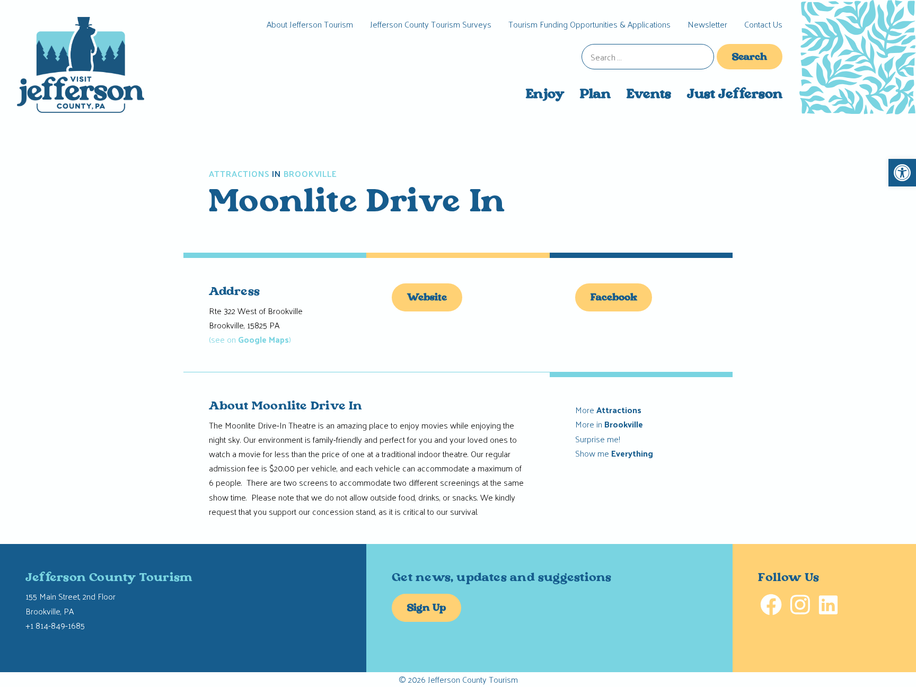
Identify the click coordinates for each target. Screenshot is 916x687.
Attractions (239, 173)
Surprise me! (597, 439)
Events (649, 94)
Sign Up (426, 608)
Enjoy (545, 94)
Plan (595, 94)
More (608, 410)
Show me (614, 453)
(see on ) (250, 339)
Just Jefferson (734, 94)
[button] (902, 172)
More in (609, 424)
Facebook (614, 298)
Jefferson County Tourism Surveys (430, 24)
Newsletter (707, 24)
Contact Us (763, 24)
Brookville (310, 173)
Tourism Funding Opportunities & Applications (589, 24)
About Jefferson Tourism (310, 24)
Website (427, 298)
